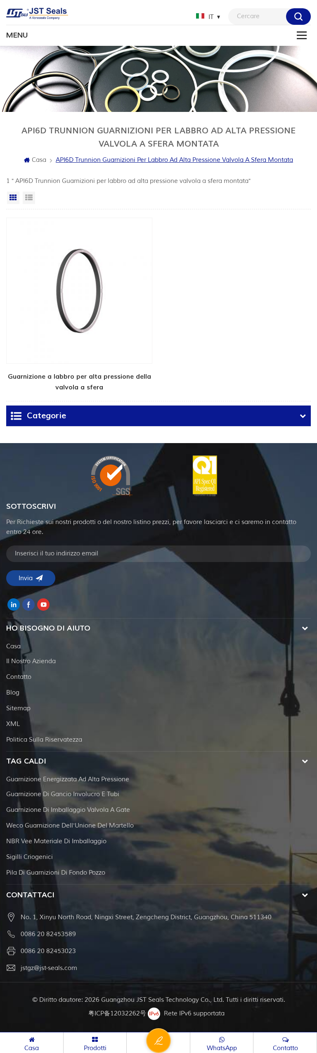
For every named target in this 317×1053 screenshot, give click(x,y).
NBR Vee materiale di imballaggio (56, 841)
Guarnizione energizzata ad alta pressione (67, 779)
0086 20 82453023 (48, 951)
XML (13, 724)
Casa (39, 160)
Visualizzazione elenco (29, 198)
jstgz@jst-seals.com (49, 968)
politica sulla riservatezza (44, 740)
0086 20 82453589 (48, 934)
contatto (18, 677)
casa (13, 646)
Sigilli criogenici (29, 857)
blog (12, 693)
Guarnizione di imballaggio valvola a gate (68, 810)
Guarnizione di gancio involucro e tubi (62, 794)
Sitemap (18, 708)
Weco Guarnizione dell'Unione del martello (70, 826)
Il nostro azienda (31, 661)
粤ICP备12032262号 (117, 1013)
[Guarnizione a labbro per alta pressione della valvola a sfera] (79, 305)
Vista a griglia (13, 198)
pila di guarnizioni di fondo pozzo (55, 873)
